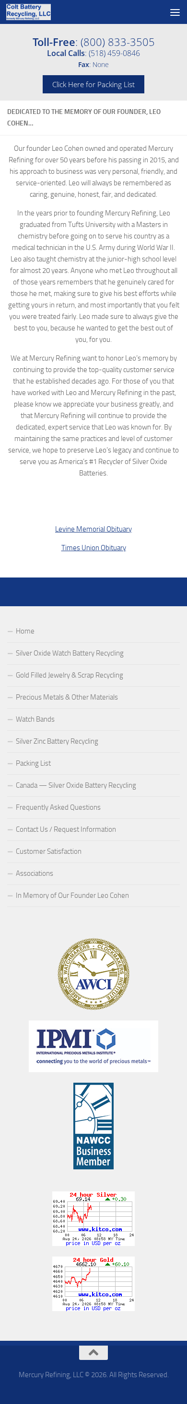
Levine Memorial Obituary (93, 529)
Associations (34, 873)
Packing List (33, 763)
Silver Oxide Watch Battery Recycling (70, 653)
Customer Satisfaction (49, 851)
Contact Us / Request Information (66, 829)
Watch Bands (35, 719)
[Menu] (175, 12)
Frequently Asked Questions (58, 807)
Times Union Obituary (93, 547)
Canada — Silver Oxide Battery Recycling (76, 785)
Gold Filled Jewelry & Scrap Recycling (69, 675)
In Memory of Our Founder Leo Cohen (72, 895)
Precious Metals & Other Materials (67, 697)
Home (25, 631)
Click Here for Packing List (93, 84)
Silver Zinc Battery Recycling (57, 741)
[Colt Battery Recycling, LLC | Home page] (36, 12)
